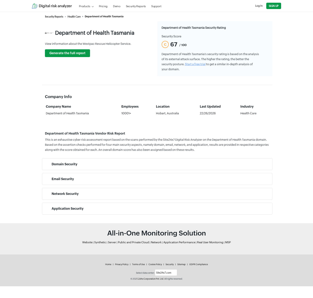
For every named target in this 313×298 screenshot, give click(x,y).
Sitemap (181, 264)
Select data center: (145, 273)
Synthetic (100, 242)
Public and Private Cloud (133, 242)
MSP (228, 242)
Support (156, 6)
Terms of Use (138, 264)
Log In (259, 5)
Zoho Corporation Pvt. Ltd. (151, 279)
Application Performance (179, 242)
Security (170, 264)
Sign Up (274, 5)
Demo (116, 6)
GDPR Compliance (198, 264)
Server (112, 242)
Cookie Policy (155, 264)
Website (87, 242)
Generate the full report (67, 53)
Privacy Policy (121, 264)
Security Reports (136, 6)
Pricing (103, 6)
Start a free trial (195, 64)
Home (108, 264)
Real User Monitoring (210, 242)
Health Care (74, 16)
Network (156, 242)
